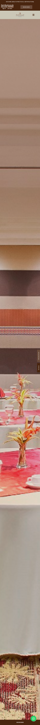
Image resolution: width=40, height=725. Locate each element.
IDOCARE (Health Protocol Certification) (20, 1)
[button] (33, 15)
